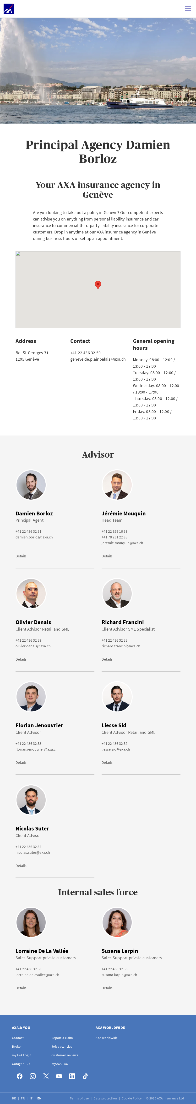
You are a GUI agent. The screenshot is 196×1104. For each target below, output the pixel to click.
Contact (18, 1038)
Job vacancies (61, 1046)
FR (23, 1098)
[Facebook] (21, 1075)
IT (31, 1098)
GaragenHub (21, 1064)
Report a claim (62, 1038)
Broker (17, 1046)
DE (14, 1098)
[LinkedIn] (73, 1075)
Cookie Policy (132, 1098)
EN (39, 1098)
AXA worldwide (107, 1038)
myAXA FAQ (59, 1064)
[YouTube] (60, 1075)
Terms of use (80, 1098)
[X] (47, 1075)
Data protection (105, 1098)
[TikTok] (86, 1075)
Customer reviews (64, 1055)
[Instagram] (34, 1075)
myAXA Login (21, 1055)
